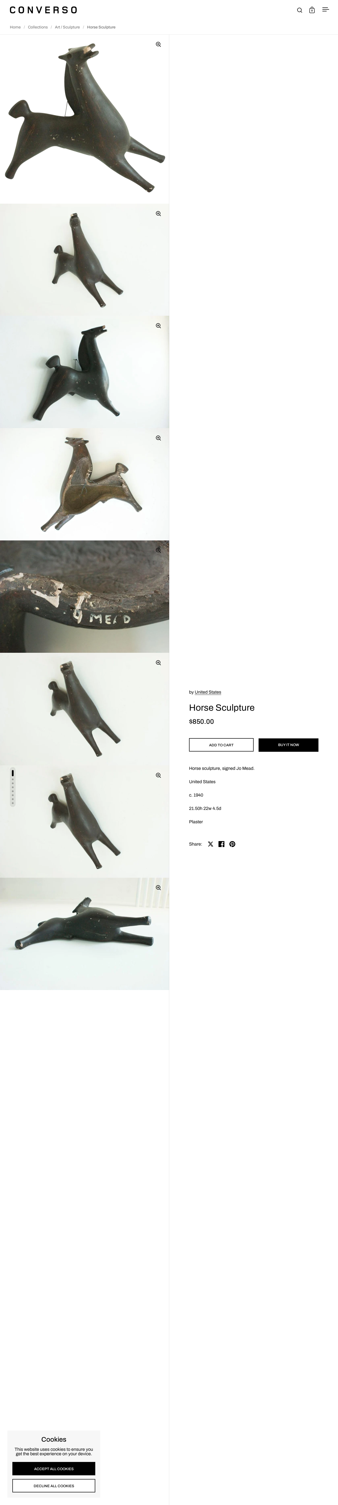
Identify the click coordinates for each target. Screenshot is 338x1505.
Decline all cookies (54, 1486)
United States (208, 692)
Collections (38, 27)
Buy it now (288, 745)
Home (15, 27)
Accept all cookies (54, 1469)
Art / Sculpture (67, 27)
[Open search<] (299, 10)
